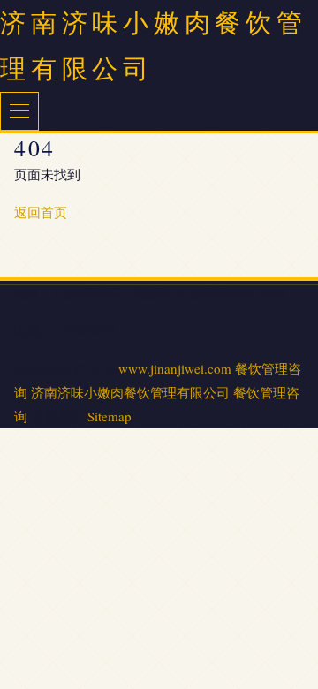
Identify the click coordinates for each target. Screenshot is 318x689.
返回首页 (40, 212)
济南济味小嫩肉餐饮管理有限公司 (130, 392)
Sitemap (109, 416)
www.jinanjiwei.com (174, 368)
